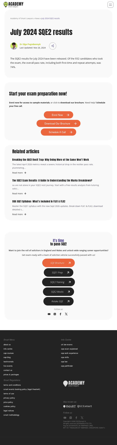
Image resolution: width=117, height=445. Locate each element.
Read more (17, 172)
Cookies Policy (9, 406)
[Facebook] (60, 314)
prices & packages (11, 374)
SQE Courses (9, 353)
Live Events (8, 365)
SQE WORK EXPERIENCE (69, 353)
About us (7, 344)
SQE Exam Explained (69, 348)
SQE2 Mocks (57, 291)
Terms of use (9, 393)
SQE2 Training (57, 282)
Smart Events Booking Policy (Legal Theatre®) (22, 389)
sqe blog (7, 357)
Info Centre (8, 348)
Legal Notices (9, 410)
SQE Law (64, 361)
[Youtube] (49, 314)
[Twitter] (66, 314)
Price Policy (8, 402)
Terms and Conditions (12, 384)
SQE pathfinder (67, 365)
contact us (8, 370)
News (37, 18)
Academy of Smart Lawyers (21, 18)
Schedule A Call (57, 132)
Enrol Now (57, 115)
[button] (110, 5)
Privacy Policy (9, 397)
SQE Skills (65, 357)
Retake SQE (57, 301)
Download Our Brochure (57, 123)
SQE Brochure (57, 263)
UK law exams (66, 344)
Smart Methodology (11, 414)
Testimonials (9, 361)
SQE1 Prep (57, 272)
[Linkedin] (55, 314)
